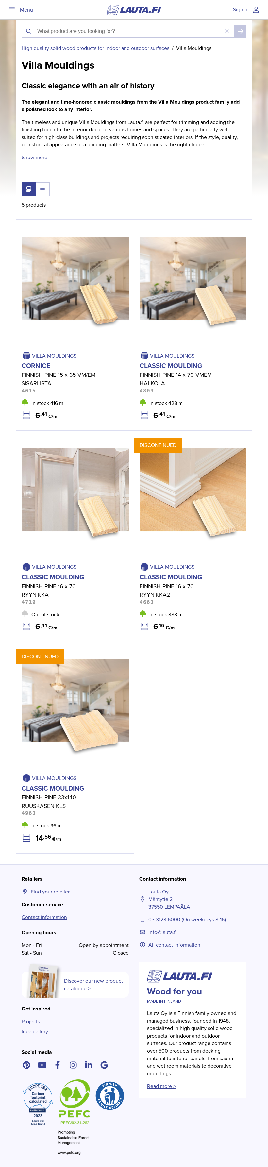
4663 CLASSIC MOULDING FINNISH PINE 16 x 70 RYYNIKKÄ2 (189, 445)
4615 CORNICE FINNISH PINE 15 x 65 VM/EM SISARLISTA (67, 233)
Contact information (44, 917)
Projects (31, 1021)
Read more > (161, 1086)
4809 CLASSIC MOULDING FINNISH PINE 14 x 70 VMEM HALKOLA (190, 233)
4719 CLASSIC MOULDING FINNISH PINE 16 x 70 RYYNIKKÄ (71, 445)
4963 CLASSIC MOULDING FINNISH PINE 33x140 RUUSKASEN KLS (72, 656)
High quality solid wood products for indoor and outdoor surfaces (95, 48)
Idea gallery (35, 1031)
